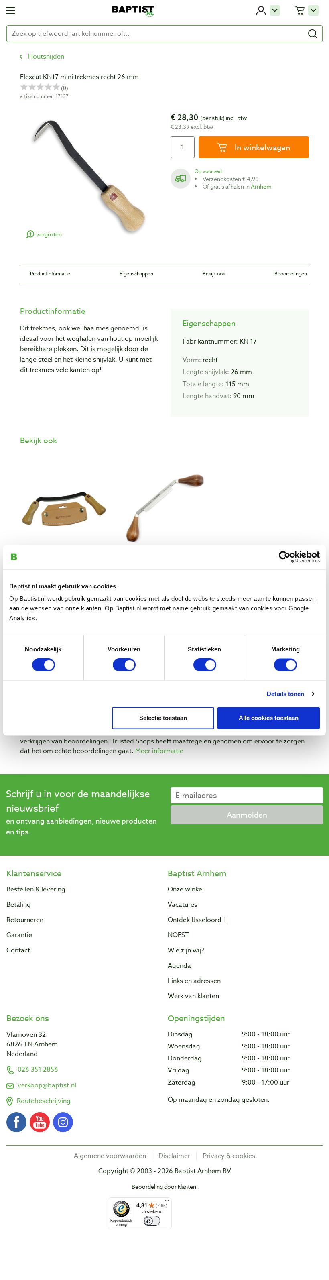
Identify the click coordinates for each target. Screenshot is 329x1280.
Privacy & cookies (229, 1156)
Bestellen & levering (35, 889)
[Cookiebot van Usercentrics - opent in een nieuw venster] (285, 557)
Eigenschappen (136, 273)
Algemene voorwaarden (110, 1156)
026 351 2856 (38, 1069)
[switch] (124, 664)
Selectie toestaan (163, 717)
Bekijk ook (214, 273)
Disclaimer (174, 1156)
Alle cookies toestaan (269, 717)
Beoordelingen (290, 273)
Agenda (179, 966)
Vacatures (182, 905)
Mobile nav (10, 10)
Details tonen (285, 693)
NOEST (178, 935)
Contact (18, 950)
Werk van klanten (193, 996)
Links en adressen (194, 981)
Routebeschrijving (44, 1101)
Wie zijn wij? (186, 950)
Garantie (19, 935)
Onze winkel (186, 889)
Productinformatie (50, 273)
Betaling (18, 905)
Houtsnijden (46, 56)
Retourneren (24, 920)
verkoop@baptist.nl (47, 1085)
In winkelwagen (261, 147)
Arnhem (261, 186)
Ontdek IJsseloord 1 (197, 920)
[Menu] (167, 1202)
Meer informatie (159, 751)
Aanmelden (247, 815)
